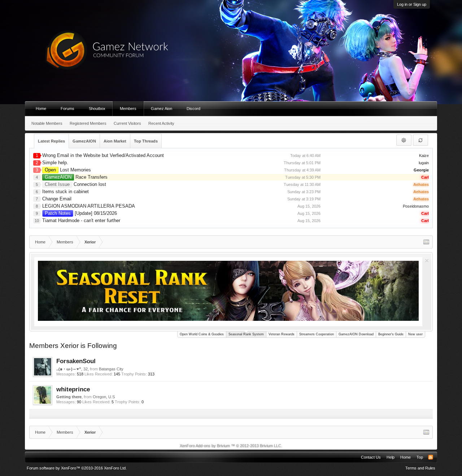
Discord (193, 108)
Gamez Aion (161, 108)
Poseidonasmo (416, 206)
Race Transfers (76, 177)
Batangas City (111, 369)
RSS (430, 457)
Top (420, 457)
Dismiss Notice (427, 260)
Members (128, 108)
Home (41, 108)
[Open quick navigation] (426, 242)
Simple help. (55, 162)
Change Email (56, 198)
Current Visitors (127, 123)
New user (415, 334)
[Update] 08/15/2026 (81, 213)
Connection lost (75, 184)
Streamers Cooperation (316, 334)
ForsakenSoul (76, 361)
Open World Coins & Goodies (202, 334)
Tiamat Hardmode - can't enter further (81, 220)
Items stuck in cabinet (65, 191)
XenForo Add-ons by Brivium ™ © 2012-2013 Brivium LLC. (231, 445)
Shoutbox (97, 108)
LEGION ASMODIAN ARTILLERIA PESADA (88, 206)
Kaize (424, 155)
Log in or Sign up (411, 4)
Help (391, 457)
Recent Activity (161, 123)
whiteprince (73, 389)
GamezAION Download (356, 334)
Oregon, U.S (104, 397)
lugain (424, 163)
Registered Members (88, 123)
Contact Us (371, 457)
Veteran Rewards (282, 334)
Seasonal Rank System (246, 334)
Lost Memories (68, 170)
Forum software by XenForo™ (77, 468)
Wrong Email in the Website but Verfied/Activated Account (103, 155)
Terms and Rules (420, 468)
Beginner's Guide (391, 334)
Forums (67, 108)
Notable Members (46, 123)
